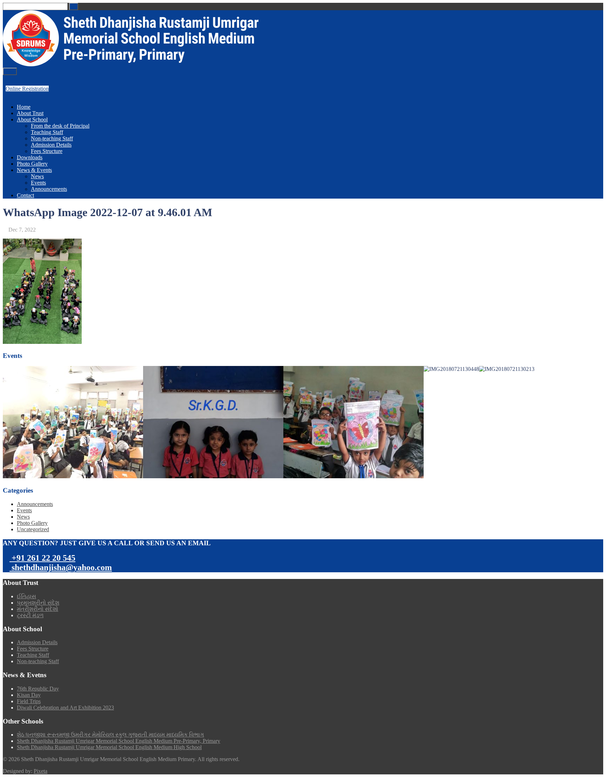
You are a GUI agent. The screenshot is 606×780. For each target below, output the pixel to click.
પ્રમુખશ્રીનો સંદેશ (38, 603)
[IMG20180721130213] (506, 369)
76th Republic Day (38, 689)
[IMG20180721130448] (451, 369)
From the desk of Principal (60, 126)
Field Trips (29, 701)
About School (32, 119)
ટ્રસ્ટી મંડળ (30, 615)
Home (24, 107)
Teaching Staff (47, 132)
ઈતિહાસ (26, 596)
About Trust (30, 113)
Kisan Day (29, 695)
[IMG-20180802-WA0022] (73, 422)
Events (38, 183)
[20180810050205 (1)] (213, 422)
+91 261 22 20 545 (42, 557)
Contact (25, 195)
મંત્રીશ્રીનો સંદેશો (37, 609)
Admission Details (51, 145)
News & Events (34, 170)
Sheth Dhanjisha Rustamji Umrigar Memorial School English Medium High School (109, 747)
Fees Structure (46, 151)
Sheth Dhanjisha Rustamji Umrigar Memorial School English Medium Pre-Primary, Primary (118, 741)
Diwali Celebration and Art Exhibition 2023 (65, 708)
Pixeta (40, 771)
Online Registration (27, 89)
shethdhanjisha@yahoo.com (60, 567)
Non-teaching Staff (52, 138)
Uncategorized (33, 529)
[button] (73, 6)
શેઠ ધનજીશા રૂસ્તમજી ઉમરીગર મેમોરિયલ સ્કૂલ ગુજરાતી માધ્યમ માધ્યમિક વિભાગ (110, 735)
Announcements (49, 189)
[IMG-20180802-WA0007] (353, 422)
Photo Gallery (32, 164)
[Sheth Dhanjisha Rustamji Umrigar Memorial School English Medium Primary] (130, 64)
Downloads (29, 157)
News (37, 176)
